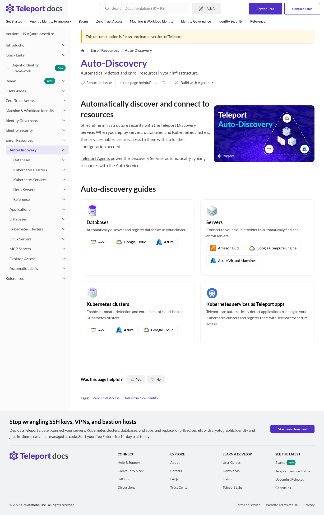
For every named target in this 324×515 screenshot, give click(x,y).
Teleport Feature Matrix (292, 471)
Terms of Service (248, 505)
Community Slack (130, 471)
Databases (98, 222)
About (175, 462)
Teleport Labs (232, 487)
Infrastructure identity (141, 398)
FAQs (174, 479)
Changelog (283, 488)
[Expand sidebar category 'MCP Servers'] (64, 248)
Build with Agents (195, 82)
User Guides (232, 462)
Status (227, 479)
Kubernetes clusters (108, 304)
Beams (83, 21)
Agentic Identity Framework (50, 21)
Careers (176, 471)
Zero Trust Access (109, 21)
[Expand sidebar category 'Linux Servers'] (64, 189)
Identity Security (230, 21)
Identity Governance (196, 21)
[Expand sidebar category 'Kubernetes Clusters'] (64, 169)
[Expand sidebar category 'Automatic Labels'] (64, 268)
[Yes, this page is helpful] (156, 83)
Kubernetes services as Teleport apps (245, 304)
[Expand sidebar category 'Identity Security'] (64, 130)
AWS (102, 241)
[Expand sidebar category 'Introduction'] (64, 45)
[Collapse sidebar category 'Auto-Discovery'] (64, 149)
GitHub (123, 479)
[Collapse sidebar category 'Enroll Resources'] (64, 140)
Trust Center (179, 487)
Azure (169, 241)
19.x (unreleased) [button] (36, 33)
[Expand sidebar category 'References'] (64, 278)
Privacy (309, 505)
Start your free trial (292, 429)
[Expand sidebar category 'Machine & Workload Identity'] (64, 110)
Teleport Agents (95, 158)
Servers (214, 222)
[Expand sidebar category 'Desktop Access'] (64, 258)
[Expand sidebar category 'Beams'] (64, 80)
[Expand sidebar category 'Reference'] (64, 199)
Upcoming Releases (289, 479)
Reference (257, 21)
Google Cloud (135, 241)
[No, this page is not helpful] (164, 83)
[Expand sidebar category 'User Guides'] (64, 90)
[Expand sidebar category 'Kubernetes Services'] (64, 179)
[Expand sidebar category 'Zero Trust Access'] (64, 100)
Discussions (126, 487)
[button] (35, 55)
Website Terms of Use (282, 505)
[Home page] (83, 50)
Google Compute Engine (276, 248)
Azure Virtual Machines (237, 260)
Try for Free (265, 9)
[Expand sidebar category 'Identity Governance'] (64, 120)
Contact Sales (302, 9)
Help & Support (129, 462)
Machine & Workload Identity (151, 21)
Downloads (231, 471)
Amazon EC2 (228, 248)
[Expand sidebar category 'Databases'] (64, 159)
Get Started (14, 21)
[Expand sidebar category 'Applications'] (64, 209)
